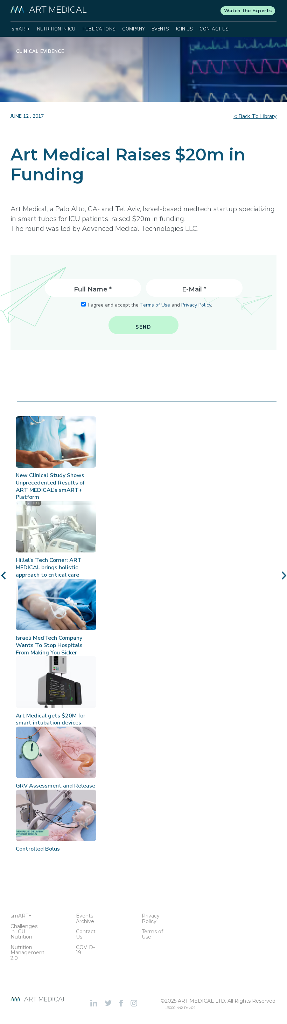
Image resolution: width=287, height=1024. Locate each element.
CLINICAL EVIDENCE (40, 51)
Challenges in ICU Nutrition (22, 932)
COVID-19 (85, 950)
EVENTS (160, 29)
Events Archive (85, 918)
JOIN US (184, 29)
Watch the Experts (248, 10)
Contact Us (86, 934)
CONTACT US (214, 29)
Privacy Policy (196, 305)
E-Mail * (194, 289)
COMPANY (133, 29)
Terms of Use (155, 305)
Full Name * (93, 289)
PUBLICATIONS (99, 29)
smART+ (21, 29)
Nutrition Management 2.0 (22, 953)
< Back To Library (254, 116)
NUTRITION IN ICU (56, 29)
